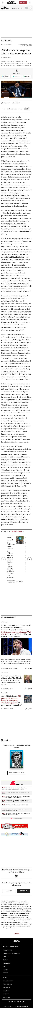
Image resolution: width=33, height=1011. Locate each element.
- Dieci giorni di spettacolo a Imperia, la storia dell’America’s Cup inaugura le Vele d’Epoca (14, 788)
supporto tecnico (9, 928)
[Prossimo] (29, 559)
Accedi (9, 891)
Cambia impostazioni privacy (11, 953)
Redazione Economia (11, 581)
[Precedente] (3, 559)
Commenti (6, 103)
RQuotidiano (6, 57)
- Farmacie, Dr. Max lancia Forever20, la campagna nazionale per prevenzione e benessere (16, 797)
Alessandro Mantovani (9, 668)
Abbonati (23, 2)
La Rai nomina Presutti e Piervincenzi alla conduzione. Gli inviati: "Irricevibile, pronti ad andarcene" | (15, 627)
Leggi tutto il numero (16, 773)
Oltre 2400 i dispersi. (9, 696)
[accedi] (30, 2)
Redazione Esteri (7, 688)
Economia (6, 40)
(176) (30, 688)
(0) (22, 581)
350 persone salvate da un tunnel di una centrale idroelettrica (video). (11, 699)
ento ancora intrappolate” (12, 705)
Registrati (23, 891)
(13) (31, 668)
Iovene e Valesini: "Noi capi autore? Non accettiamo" (16, 635)
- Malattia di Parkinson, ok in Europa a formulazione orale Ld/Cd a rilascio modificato (16, 809)
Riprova (16, 933)
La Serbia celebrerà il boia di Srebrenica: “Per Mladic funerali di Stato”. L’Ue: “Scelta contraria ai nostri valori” (11, 680)
